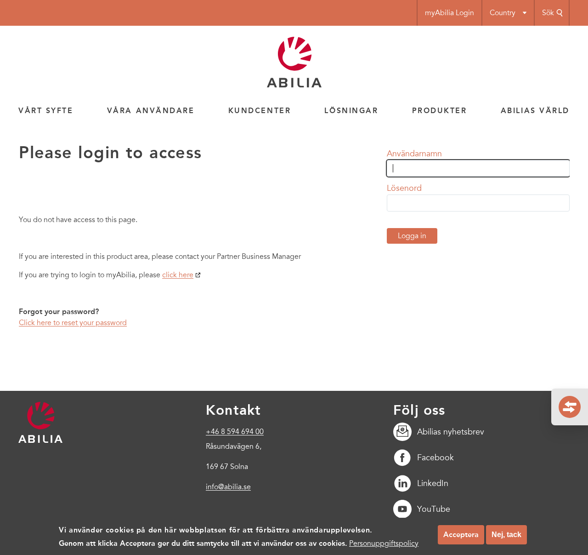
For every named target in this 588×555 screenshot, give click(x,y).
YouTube (433, 509)
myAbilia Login (449, 12)
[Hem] (294, 85)
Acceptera (461, 534)
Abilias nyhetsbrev (450, 432)
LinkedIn (432, 483)
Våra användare (151, 110)
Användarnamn (414, 154)
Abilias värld (535, 110)
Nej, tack (506, 534)
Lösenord (404, 188)
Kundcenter (259, 110)
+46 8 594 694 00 (235, 431)
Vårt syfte (46, 110)
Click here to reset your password (73, 322)
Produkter (439, 110)
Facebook (435, 457)
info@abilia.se (228, 487)
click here (177, 275)
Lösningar (351, 110)
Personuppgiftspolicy (383, 543)
